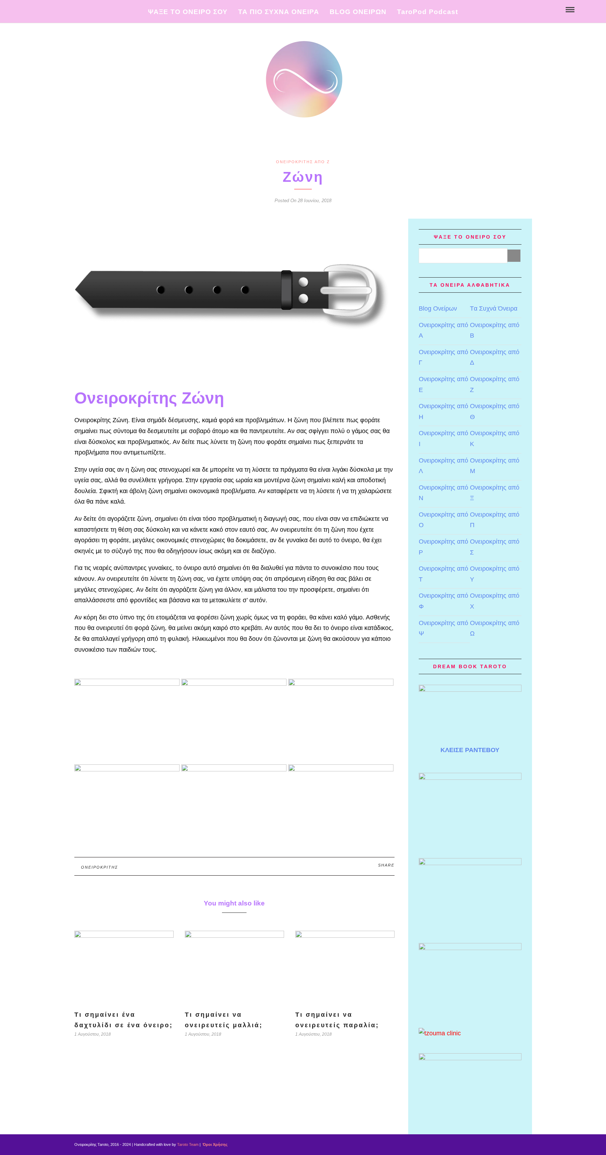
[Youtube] (41, 9)
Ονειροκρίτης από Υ (494, 574)
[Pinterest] (48, 9)
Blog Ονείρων (438, 308)
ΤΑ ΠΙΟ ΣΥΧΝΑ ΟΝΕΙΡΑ (278, 11)
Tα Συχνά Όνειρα (493, 308)
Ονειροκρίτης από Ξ (494, 493)
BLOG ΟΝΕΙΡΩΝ (358, 11)
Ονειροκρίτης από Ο (443, 520)
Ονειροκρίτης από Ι (443, 438)
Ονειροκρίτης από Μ (494, 466)
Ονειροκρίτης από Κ (494, 438)
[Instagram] (56, 9)
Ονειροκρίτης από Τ (443, 574)
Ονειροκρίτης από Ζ (303, 162)
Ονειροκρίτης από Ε (443, 384)
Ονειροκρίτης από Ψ (443, 628)
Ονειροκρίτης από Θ (494, 411)
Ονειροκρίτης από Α (443, 330)
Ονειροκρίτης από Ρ (443, 547)
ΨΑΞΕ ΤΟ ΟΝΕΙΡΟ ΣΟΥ (188, 11)
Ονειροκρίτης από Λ (443, 466)
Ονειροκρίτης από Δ (494, 357)
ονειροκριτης (99, 867)
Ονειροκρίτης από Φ (443, 601)
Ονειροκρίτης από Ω (494, 628)
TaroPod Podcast (427, 11)
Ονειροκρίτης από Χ (494, 601)
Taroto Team (187, 1144)
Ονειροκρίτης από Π (494, 520)
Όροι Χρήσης (215, 1144)
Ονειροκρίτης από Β (494, 330)
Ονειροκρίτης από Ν (443, 493)
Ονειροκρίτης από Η (443, 411)
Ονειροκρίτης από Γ (443, 357)
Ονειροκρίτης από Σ (494, 547)
